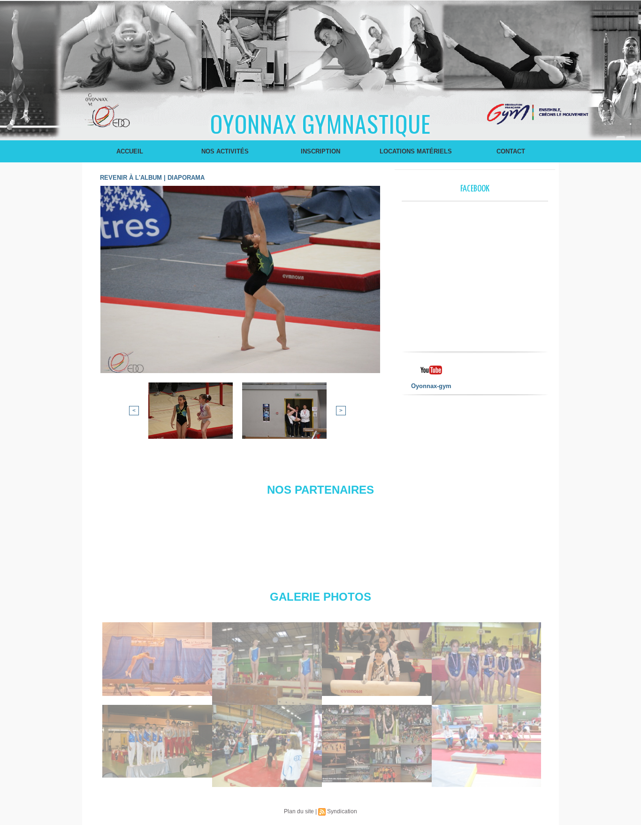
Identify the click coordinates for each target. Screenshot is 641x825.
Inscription (320, 151)
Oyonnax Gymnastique (320, 123)
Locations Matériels (416, 151)
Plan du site (299, 811)
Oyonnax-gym (431, 386)
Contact (510, 151)
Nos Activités (225, 151)
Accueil (129, 151)
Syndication (342, 811)
